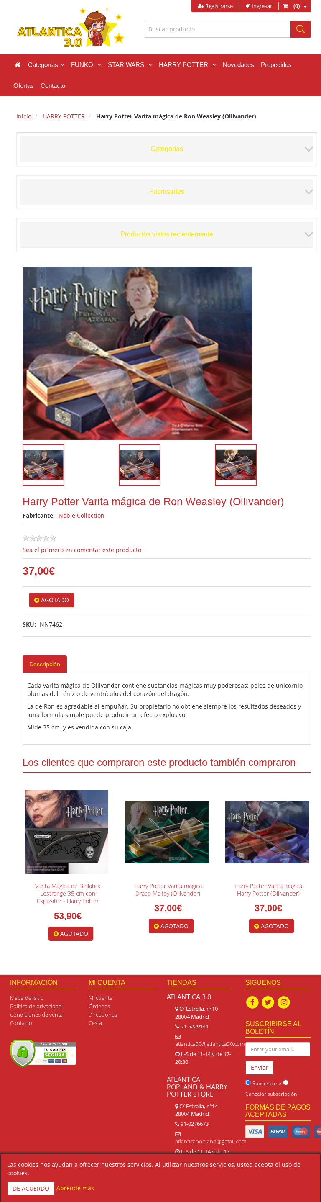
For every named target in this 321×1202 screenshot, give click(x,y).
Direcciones (103, 1014)
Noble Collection (81, 515)
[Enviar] (300, 29)
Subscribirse (266, 1083)
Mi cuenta (100, 998)
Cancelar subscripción (271, 1093)
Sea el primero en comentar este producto (82, 550)
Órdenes (99, 1006)
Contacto (53, 85)
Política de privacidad (36, 1006)
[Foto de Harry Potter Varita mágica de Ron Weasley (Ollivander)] (167, 353)
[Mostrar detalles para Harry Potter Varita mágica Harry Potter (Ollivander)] (267, 832)
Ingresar (261, 6)
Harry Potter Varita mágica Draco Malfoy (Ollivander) (168, 889)
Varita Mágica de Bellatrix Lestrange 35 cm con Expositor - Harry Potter (67, 893)
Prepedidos (276, 64)
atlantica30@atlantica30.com (210, 1044)
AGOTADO (54, 600)
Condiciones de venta (36, 1014)
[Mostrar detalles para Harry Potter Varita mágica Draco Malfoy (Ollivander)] (167, 832)
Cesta (95, 1023)
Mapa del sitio (27, 998)
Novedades (238, 64)
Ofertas (23, 85)
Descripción (44, 664)
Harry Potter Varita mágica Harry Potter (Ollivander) (268, 889)
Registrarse (218, 6)
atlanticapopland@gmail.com (210, 1141)
